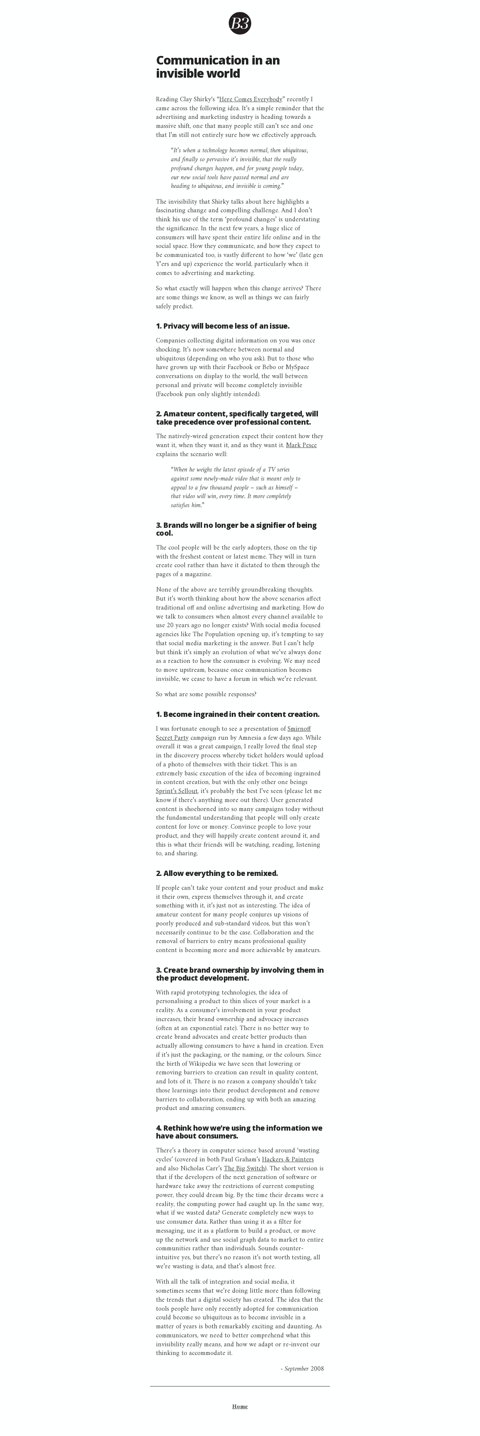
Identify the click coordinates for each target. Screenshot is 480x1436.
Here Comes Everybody (250, 99)
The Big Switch (244, 1169)
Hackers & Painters (288, 1160)
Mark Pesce (301, 445)
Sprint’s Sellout (177, 791)
